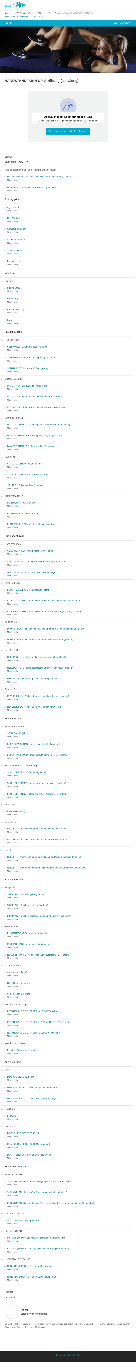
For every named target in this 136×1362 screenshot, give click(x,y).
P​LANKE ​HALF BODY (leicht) (21, 503)
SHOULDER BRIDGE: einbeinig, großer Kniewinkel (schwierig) (37, 794)
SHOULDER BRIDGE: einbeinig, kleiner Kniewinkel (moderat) (36, 783)
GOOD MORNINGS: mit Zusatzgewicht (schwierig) (31, 572)
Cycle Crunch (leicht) (17, 972)
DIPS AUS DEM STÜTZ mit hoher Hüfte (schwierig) (31, 1098)
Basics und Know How (16, 162)
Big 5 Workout (13, 207)
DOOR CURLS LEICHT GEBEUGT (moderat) (28, 1144)
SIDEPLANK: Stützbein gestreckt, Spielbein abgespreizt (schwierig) (39, 916)
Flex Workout (13, 261)
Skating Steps (13, 288)
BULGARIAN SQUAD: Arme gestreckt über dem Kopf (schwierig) (37, 755)
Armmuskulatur (13, 1062)
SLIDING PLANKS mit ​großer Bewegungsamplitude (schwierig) (37, 1192)
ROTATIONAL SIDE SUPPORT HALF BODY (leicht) (32, 1011)
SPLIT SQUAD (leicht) (17, 733)
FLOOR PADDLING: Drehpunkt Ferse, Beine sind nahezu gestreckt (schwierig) (44, 611)
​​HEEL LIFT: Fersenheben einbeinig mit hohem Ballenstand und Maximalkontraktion (46, 868)
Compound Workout (16, 229)
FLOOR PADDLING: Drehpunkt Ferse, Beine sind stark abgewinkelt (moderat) (43, 601)
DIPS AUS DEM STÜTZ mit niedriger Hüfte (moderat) (32, 1088)
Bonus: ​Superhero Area (58, 13)
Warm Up (10, 273)
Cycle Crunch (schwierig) (19, 994)
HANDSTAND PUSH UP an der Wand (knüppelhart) (31, 1277)
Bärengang (12, 299)
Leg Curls (11, 1116)
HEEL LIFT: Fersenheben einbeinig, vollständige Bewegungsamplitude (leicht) (44, 857)
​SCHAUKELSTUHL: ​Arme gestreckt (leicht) (27, 347)
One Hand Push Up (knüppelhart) (23, 1220)
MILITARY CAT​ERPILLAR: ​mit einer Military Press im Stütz (35, 396)
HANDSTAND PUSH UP (81, 13)
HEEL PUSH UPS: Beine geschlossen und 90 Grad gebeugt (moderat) (40, 668)
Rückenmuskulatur (14, 536)
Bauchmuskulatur (14, 879)
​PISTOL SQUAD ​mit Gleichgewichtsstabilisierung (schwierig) (36, 1238)
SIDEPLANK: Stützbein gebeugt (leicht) (25, 894)
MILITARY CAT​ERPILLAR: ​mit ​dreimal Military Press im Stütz (36, 407)
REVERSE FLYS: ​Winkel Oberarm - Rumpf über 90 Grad (34, 707)
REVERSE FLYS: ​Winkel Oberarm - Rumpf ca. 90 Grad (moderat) (38, 696)
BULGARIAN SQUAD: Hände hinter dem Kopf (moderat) (33, 744)
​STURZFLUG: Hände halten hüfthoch (25, 464)
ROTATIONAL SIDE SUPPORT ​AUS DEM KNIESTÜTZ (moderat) (38, 1022)
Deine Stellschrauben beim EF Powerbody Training (31, 187)
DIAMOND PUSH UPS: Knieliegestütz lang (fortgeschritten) (35, 435)
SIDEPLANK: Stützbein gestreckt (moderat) (27, 905)
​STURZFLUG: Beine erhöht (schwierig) (25, 485)
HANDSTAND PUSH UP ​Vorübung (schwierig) (29, 1266)
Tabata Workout (14, 250)
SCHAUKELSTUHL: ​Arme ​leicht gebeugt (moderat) (31, 357)
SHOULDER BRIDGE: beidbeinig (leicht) (26, 772)
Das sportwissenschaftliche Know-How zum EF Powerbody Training (39, 177)
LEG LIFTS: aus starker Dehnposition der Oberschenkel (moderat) (38, 839)
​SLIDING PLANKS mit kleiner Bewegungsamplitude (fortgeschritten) (39, 1181)
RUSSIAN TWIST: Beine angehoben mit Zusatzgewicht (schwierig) (38, 955)
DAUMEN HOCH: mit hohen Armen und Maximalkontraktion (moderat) (40, 639)
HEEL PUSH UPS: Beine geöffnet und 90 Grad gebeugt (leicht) (37, 657)
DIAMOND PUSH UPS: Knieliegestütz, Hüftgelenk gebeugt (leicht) (38, 425)
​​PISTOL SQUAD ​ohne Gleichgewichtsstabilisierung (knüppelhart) (38, 1248)
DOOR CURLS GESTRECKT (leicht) (24, 1133)
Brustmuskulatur (13, 332)
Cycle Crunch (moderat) (18, 983)
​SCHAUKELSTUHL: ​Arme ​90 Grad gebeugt (27, 368)
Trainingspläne (12, 199)
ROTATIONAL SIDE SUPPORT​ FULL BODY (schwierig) (33, 1033)
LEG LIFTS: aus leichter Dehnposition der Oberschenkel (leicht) (37, 829)
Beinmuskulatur (13, 718)
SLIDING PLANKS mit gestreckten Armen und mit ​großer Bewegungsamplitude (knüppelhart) (51, 1203)
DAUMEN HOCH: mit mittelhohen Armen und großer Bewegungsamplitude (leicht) (45, 629)
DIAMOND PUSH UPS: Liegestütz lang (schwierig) (31, 446)
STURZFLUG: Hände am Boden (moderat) (27, 474)
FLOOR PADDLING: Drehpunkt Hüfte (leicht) (28, 590)
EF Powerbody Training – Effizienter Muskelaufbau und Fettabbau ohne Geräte (31, 13)
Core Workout (13, 218)
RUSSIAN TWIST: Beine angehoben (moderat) (29, 944)
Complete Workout (16, 240)
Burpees (11, 320)
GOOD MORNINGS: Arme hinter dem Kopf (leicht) (30, 551)
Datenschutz (74, 1355)
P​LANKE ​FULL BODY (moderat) (22, 513)
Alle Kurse (9, 13)
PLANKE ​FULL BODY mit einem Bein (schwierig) (30, 524)
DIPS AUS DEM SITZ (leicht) (21, 1077)
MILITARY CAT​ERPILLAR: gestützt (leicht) (27, 386)
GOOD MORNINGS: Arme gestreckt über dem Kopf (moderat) (36, 562)
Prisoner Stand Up (16, 309)
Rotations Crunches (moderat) (21, 1050)
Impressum (61, 1355)
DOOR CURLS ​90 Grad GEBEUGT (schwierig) (29, 1155)
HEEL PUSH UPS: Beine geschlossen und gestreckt (32, 678)
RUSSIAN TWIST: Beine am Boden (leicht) (27, 933)
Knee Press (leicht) (16, 811)
